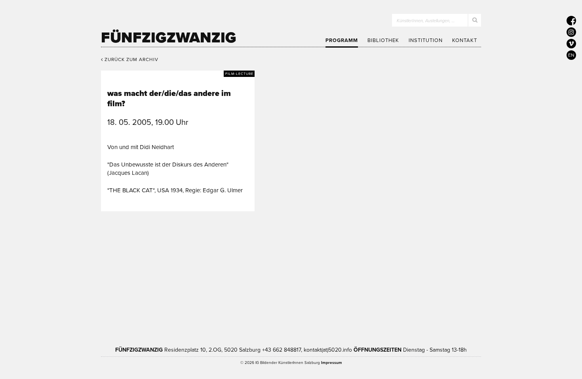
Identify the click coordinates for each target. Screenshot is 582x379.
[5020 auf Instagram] (571, 32)
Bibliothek (383, 40)
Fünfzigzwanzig (168, 38)
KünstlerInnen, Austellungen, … (426, 20)
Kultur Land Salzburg (242, 297)
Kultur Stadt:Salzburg (174, 297)
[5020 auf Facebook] (571, 20)
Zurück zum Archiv (130, 59)
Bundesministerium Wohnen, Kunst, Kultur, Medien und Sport (330, 297)
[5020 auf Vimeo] (571, 43)
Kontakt (464, 40)
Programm (341, 40)
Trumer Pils (413, 297)
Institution (426, 40)
